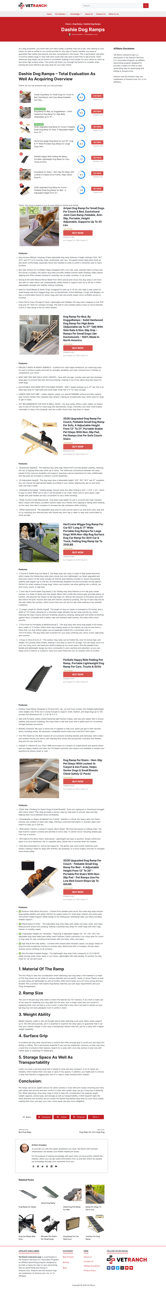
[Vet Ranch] (33, 5)
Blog (65, 1268)
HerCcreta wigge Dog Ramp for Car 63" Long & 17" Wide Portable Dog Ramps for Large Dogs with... (53, 144)
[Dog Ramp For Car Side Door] (72, 1223)
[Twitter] (117, 1268)
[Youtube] (127, 1268)
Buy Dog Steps (25, 1132)
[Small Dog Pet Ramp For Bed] (72, 1194)
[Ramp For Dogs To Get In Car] (95, 1194)
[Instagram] (122, 1268)
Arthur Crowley (39, 1145)
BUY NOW (77, 233)
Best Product (68, 1257)
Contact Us (88, 1261)
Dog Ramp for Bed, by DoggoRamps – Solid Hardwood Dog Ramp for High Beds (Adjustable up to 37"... (53, 114)
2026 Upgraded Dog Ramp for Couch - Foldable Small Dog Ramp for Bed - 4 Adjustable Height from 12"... (51, 190)
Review (66, 1262)
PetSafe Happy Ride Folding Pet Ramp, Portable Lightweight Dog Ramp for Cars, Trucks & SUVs (52, 159)
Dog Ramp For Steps (27, 1207)
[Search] (146, 5)
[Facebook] (108, 1268)
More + (97, 1117)
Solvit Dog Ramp (48, 1203)
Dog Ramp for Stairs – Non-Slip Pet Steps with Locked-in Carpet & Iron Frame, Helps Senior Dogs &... (54, 174)
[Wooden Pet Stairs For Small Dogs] (50, 1223)
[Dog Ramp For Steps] (28, 1194)
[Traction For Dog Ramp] (95, 1223)
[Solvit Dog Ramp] (50, 1192)
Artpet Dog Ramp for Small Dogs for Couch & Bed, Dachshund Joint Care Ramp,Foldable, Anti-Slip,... (53, 97)
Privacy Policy (90, 1270)
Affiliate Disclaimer (92, 1266)
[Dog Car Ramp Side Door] (28, 1223)
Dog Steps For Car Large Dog (91, 1132)
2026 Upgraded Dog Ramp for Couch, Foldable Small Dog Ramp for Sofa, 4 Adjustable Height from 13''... (54, 129)
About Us (88, 1257)
